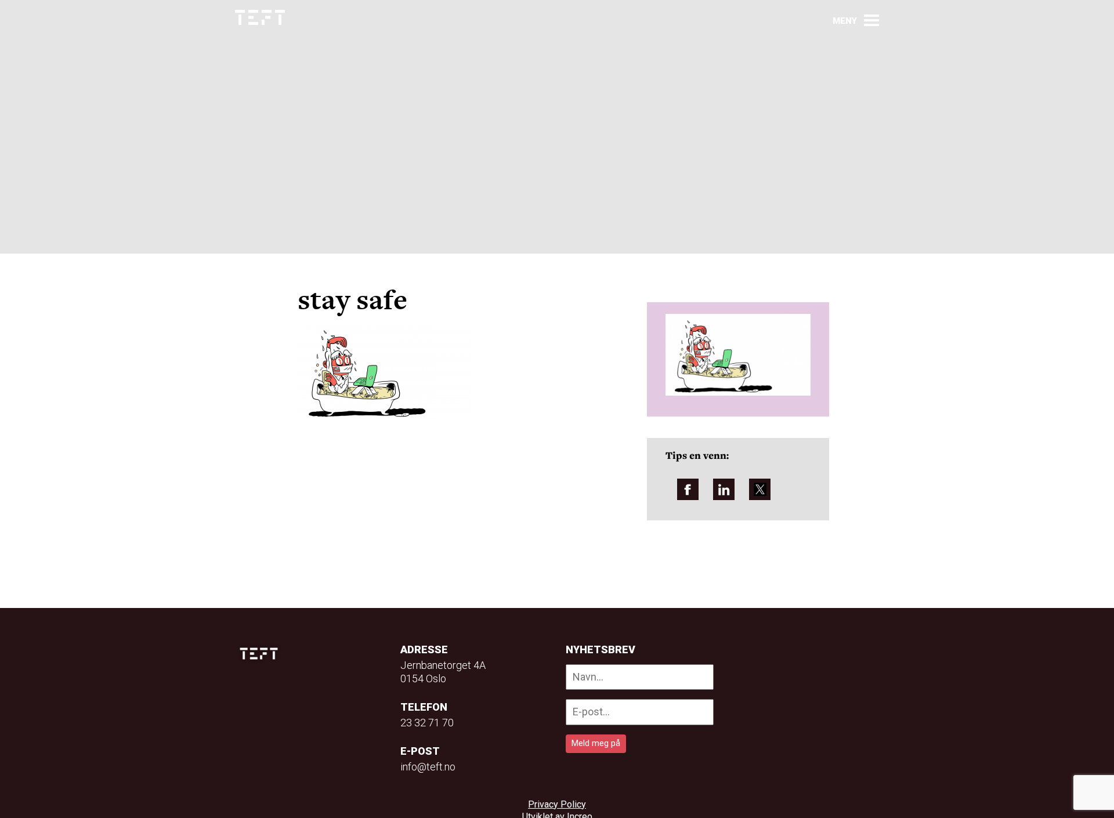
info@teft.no (427, 767)
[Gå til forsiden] (260, 17)
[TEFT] (261, 653)
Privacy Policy (557, 804)
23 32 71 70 (427, 722)
